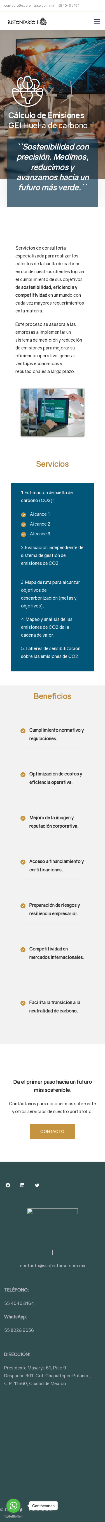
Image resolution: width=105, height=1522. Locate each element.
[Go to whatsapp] (13, 1506)
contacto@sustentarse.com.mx (29, 5)
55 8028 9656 (19, 1330)
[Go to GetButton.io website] (13, 1516)
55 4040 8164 (69, 5)
